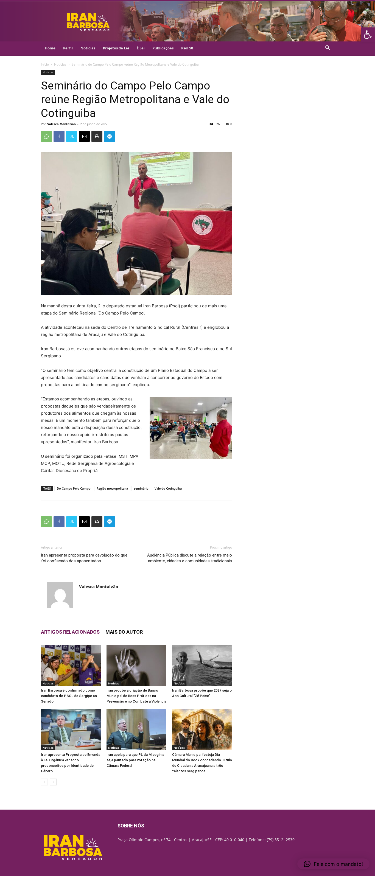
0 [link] (231, 124)
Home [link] (50, 48)
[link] (368, 34)
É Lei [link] (141, 48)
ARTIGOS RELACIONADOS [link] (70, 632)
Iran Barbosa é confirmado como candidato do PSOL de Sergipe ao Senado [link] (69, 695)
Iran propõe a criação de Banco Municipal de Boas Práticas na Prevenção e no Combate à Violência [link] (136, 695)
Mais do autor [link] (124, 632)
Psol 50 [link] (187, 48)
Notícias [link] (87, 48)
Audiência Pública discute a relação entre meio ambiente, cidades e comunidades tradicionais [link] (189, 558)
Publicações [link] (162, 48)
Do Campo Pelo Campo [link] (74, 488)
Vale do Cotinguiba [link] (168, 488)
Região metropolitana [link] (112, 488)
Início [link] (45, 64)
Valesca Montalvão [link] (61, 124)
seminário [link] (141, 488)
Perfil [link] (68, 48)
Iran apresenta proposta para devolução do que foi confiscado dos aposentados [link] (84, 558)
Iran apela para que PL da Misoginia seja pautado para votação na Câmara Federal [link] (135, 760)
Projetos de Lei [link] (116, 48)
